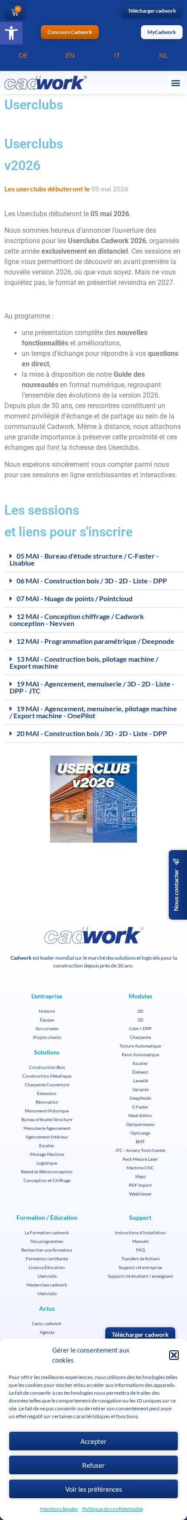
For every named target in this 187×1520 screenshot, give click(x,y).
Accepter (93, 1441)
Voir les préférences (93, 1489)
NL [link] (163, 55)
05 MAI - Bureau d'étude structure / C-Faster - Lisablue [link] (84, 559)
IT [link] (117, 55)
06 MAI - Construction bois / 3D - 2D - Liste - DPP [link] (92, 580)
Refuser (93, 1465)
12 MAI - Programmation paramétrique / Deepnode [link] (95, 641)
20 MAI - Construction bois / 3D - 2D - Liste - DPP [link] (92, 733)
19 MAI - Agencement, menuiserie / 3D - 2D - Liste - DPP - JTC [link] (92, 687)
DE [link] (23, 55)
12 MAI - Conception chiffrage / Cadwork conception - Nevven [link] (77, 619)
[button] (174, 1355)
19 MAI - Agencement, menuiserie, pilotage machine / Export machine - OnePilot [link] (93, 712)
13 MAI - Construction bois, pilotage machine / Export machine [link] (84, 662)
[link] (11, 33)
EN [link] (70, 55)
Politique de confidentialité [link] (112, 1509)
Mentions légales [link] (59, 1509)
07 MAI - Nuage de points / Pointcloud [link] (75, 598)
